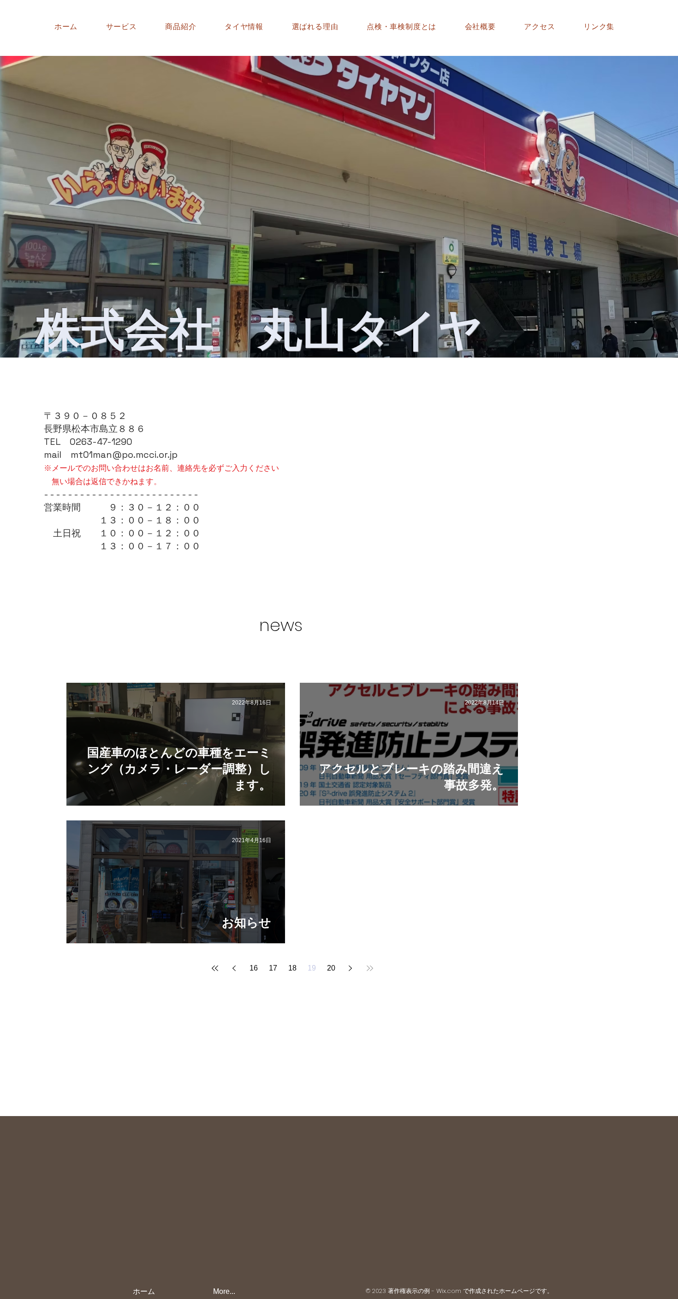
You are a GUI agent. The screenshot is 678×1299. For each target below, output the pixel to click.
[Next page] (350, 968)
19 (312, 968)
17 (273, 968)
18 (292, 968)
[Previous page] (234, 968)
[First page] (215, 968)
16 (254, 968)
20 (331, 968)
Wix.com (448, 1291)
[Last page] (370, 968)
